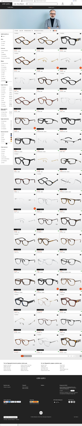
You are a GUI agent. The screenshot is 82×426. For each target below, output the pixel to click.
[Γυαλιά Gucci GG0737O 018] (48, 342)
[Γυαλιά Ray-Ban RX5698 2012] (25, 121)
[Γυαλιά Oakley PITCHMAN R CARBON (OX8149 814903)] (71, 181)
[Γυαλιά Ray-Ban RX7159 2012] (71, 201)
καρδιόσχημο (4, 121)
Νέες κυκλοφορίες (5, 50)
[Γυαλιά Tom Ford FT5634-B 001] (25, 301)
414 (71, 356)
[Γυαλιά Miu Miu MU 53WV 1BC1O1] (25, 322)
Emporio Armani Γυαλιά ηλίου (26, 365)
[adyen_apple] (15, 402)
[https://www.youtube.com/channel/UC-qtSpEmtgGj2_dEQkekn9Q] (74, 402)
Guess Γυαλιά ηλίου (24, 367)
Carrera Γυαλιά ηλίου (7, 369)
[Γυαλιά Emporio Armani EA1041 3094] (71, 141)
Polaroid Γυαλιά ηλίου (7, 370)
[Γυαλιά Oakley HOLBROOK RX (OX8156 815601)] (25, 141)
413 (68, 356)
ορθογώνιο (4, 87)
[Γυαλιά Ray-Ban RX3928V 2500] (48, 60)
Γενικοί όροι (5, 419)
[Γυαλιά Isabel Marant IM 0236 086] (48, 241)
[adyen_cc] (4, 402)
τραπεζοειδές (4, 128)
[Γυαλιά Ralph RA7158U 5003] (71, 221)
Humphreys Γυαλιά (44, 367)
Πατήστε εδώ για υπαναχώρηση (10, 417)
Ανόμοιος (3, 96)
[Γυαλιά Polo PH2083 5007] (48, 100)
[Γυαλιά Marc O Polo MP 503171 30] (48, 322)
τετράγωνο (4, 126)
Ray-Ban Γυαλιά (44, 365)
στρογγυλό (4, 92)
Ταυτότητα (17, 419)
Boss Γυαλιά (62, 367)
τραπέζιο (3, 104)
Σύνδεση (62, 4)
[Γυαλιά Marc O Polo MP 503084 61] (48, 221)
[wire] (19, 402)
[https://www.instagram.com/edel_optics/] (72, 402)
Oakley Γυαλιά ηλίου (7, 366)
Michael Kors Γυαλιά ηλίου (25, 366)
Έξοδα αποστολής (25, 388)
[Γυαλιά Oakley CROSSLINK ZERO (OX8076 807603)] (71, 161)
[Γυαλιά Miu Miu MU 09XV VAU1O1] (48, 40)
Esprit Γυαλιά (62, 370)
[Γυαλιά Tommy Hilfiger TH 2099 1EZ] (48, 301)
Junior (3, 45)
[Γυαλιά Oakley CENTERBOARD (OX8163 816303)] (48, 141)
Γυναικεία (3, 41)
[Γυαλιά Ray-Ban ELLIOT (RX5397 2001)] (25, 201)
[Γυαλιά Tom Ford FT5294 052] (25, 241)
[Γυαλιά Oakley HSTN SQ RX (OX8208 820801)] (48, 281)
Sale (3, 52)
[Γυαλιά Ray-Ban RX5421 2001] (71, 100)
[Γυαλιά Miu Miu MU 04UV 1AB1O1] (71, 40)
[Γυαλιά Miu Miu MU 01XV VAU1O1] (25, 40)
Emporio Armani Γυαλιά (45, 370)
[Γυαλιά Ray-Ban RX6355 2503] (71, 322)
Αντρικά (3, 43)
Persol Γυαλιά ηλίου (7, 367)
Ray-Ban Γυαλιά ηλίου (7, 365)
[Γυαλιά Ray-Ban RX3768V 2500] (48, 161)
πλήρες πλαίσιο (4, 112)
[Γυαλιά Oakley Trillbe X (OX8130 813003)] (48, 261)
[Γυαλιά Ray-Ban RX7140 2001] (48, 201)
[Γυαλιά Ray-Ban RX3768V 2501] (25, 221)
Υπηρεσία (24, 385)
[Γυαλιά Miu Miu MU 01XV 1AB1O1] (48, 181)
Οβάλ (3, 98)
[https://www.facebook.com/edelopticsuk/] (69, 402)
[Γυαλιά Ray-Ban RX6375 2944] (25, 261)
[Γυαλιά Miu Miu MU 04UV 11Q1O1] (71, 301)
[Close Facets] (6, 30)
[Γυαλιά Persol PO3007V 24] (25, 181)
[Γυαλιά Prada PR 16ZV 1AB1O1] (25, 161)
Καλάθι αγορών (72, 4)
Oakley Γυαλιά (43, 366)
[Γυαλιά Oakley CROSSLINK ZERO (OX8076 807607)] (48, 121)
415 (74, 356)
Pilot (3, 100)
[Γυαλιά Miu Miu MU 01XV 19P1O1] (25, 60)
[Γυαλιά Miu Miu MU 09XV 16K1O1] (71, 80)
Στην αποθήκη (4, 56)
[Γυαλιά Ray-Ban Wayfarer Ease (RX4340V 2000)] (71, 121)
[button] (6, 4)
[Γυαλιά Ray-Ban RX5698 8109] (71, 281)
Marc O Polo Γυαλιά (44, 369)
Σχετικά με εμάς (7, 385)
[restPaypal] (12, 402)
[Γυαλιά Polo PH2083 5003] (48, 80)
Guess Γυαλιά (62, 366)
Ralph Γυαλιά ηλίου (24, 369)
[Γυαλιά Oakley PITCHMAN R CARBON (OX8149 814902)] (71, 261)
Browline (3, 102)
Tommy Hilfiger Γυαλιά (64, 369)
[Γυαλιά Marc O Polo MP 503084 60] (25, 342)
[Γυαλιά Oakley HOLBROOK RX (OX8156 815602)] (25, 281)
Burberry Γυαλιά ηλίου (24, 370)
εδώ (74, 393)
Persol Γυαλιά (62, 365)
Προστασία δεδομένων (11, 419)
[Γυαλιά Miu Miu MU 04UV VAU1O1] (71, 342)
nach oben (76, 416)
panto (3, 94)
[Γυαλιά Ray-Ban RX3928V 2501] (71, 60)
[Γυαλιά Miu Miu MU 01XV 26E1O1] (25, 100)
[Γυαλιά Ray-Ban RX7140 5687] (71, 241)
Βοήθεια (42, 385)
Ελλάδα (75, 0)
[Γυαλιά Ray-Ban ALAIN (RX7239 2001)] (25, 80)
